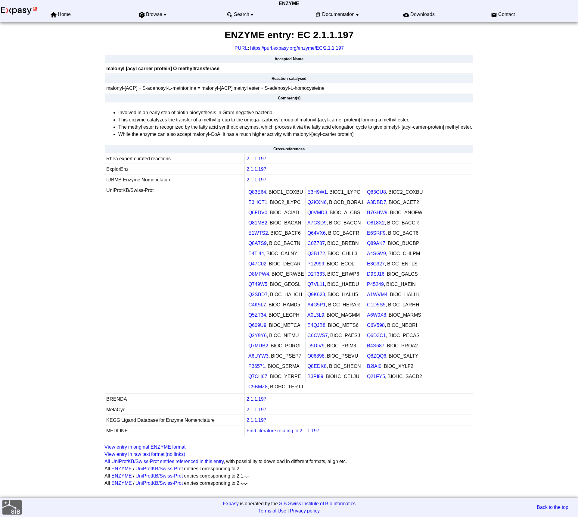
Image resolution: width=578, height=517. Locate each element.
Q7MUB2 (258, 345)
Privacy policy (305, 510)
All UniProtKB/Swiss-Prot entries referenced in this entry (164, 461)
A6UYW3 (258, 356)
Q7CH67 (257, 376)
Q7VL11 (316, 284)
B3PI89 (315, 376)
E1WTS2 (258, 233)
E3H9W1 (317, 192)
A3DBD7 (376, 202)
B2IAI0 (374, 366)
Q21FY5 (376, 376)
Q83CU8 (376, 192)
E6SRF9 (376, 233)
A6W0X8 (376, 315)
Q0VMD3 (317, 212)
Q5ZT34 (257, 315)
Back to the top (552, 507)
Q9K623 (316, 294)
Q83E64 (257, 192)
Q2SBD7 (258, 294)
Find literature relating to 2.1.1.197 (283, 430)
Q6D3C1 (376, 335)
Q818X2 (376, 222)
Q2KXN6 (317, 202)
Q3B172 (316, 253)
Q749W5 (257, 284)
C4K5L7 (257, 304)
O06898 (316, 356)
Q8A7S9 (257, 243)
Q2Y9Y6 (257, 335)
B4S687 (375, 345)
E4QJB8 (316, 325)
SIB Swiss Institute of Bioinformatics (317, 503)
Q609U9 (257, 325)
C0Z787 (316, 243)
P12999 (315, 263)
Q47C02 (257, 263)
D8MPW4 (258, 274)
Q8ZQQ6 (376, 356)
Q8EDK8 (317, 366)
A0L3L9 (315, 315)
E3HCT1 (257, 202)
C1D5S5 (376, 304)
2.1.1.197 (256, 158)
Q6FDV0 (257, 212)
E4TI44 (256, 253)
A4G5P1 (316, 304)
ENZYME (289, 3)
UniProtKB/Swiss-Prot (159, 468)
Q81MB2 (257, 222)
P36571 (256, 366)
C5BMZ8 (258, 386)
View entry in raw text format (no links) (144, 454)
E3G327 (376, 263)
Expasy (231, 503)
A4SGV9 (376, 253)
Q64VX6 (316, 233)
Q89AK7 (376, 243)
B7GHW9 (377, 212)
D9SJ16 (375, 274)
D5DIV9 (316, 345)
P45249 (375, 284)
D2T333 (316, 274)
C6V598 (376, 325)
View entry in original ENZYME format (144, 447)
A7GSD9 (317, 222)
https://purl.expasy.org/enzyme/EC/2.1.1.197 (297, 48)
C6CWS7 (317, 335)
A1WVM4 (377, 294)
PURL (241, 48)
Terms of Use (272, 510)
